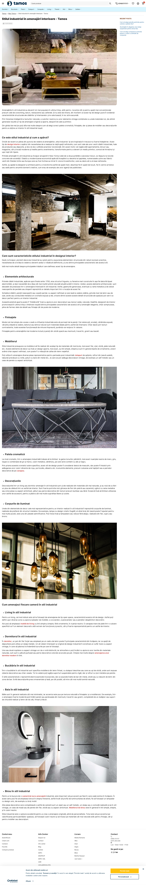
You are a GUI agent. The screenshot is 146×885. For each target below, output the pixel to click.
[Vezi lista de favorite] (133, 3)
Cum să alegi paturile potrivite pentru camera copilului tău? (132, 23)
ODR (39, 862)
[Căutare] (110, 3)
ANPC (40, 853)
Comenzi (5, 844)
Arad (76, 844)
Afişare (28, 881)
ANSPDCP (41, 856)
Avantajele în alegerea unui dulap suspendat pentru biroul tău (130, 27)
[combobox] (71, 3)
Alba (75, 841)
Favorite (4, 847)
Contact (40, 841)
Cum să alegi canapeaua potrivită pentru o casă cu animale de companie (131, 33)
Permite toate (124, 871)
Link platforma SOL (44, 865)
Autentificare (6, 838)
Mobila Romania (79, 838)
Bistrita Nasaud (79, 856)
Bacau (76, 850)
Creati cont (5, 841)
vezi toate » (78, 859)
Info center (41, 844)
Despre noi (41, 838)
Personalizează (123, 877)
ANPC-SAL (41, 859)
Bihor (76, 853)
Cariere (40, 850)
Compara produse (8, 850)
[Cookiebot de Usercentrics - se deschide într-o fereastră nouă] (12, 881)
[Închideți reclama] (143, 869)
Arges (76, 847)
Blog (39, 847)
